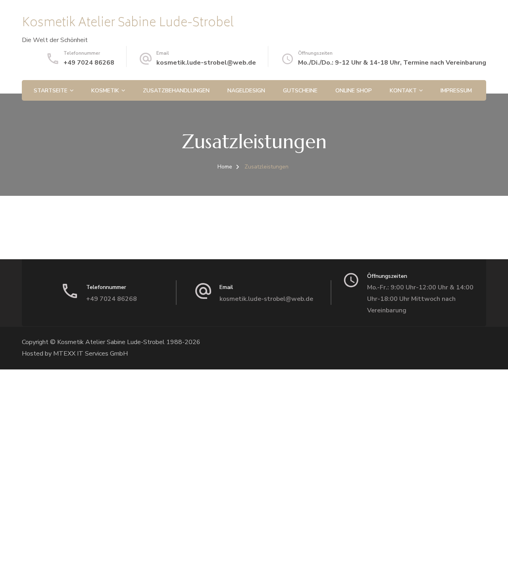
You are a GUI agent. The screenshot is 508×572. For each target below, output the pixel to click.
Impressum (456, 90)
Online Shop (353, 90)
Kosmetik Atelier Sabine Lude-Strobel (128, 23)
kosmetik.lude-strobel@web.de (206, 62)
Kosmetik (105, 90)
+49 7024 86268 (89, 62)
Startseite (50, 90)
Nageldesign (246, 90)
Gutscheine (300, 90)
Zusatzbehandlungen (176, 90)
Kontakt (403, 90)
